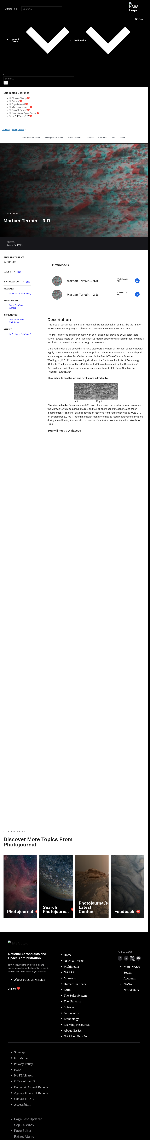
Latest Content (74, 137)
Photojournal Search (54, 137)
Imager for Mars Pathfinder (16, 320)
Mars (19, 272)
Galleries (90, 137)
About (123, 137)
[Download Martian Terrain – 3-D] (137, 282)
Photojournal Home (31, 137)
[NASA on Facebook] (120, 958)
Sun (28, 282)
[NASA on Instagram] (126, 958)
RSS (113, 137)
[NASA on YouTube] (138, 958)
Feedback (102, 137)
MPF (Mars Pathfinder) (20, 293)
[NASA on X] (132, 958)
